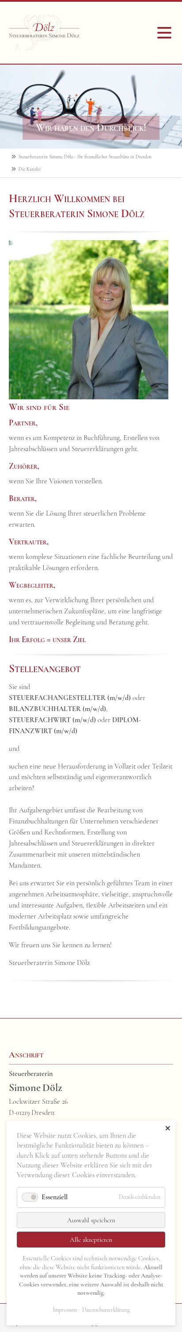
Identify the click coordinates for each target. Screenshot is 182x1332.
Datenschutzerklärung (106, 1309)
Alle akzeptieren (91, 1240)
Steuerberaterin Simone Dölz (44, 32)
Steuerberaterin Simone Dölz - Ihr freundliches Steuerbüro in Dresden (85, 157)
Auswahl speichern (91, 1220)
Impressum (65, 1309)
